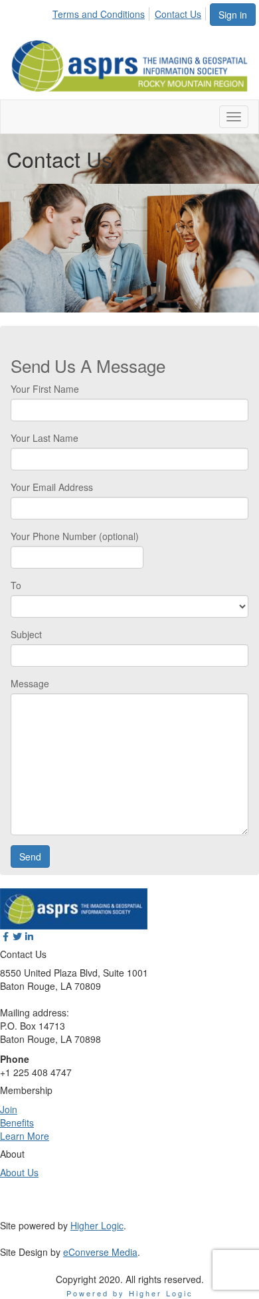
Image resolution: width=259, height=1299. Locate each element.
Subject (26, 634)
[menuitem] (102, 12)
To (16, 585)
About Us (19, 1172)
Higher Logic (97, 1225)
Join (8, 1109)
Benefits (17, 1122)
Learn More (24, 1135)
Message (30, 683)
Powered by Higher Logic (129, 1293)
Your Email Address (52, 487)
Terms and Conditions (98, 14)
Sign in (232, 14)
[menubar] (130, 12)
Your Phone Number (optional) (75, 536)
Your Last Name (44, 437)
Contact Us (178, 14)
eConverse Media (100, 1252)
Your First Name (45, 388)
